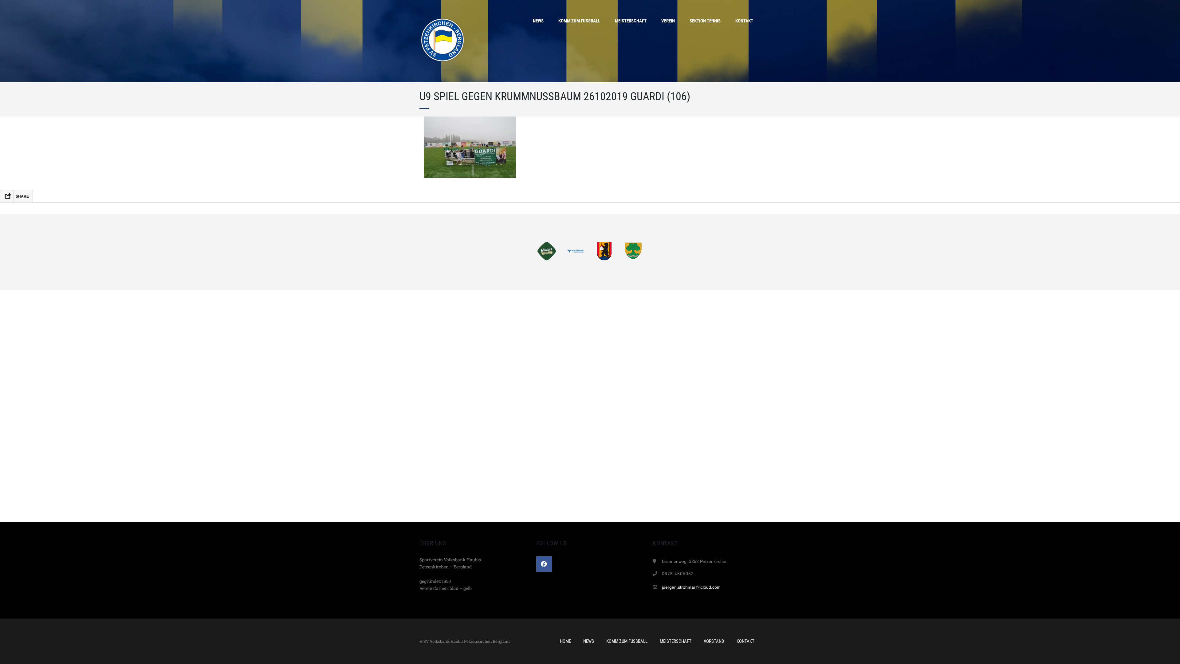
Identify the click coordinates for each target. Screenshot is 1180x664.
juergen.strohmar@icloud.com (691, 587)
